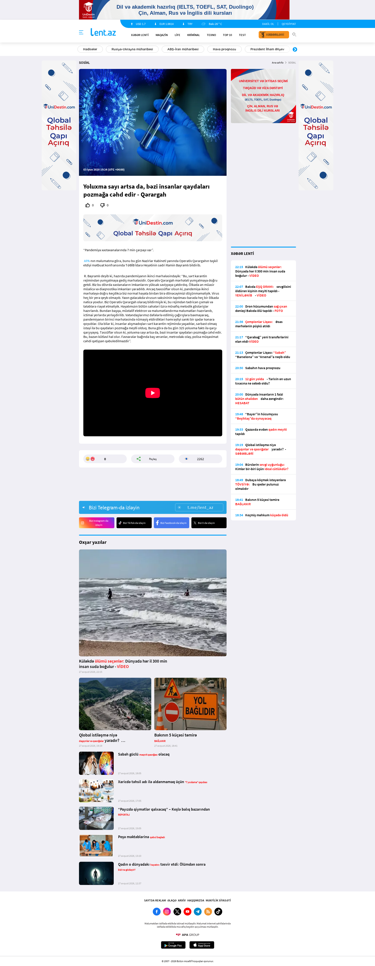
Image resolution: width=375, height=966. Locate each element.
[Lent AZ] (103, 32)
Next (295, 49)
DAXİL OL (268, 24)
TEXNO (211, 35)
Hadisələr (90, 49)
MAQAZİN (162, 35)
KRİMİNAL (193, 35)
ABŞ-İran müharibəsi (183, 49)
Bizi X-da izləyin (206, 523)
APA (87, 261)
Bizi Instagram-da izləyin (98, 522)
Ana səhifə (277, 62)
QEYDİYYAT (289, 24)
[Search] (294, 34)
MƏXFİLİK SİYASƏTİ (218, 900)
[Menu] (81, 32)
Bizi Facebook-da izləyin (173, 523)
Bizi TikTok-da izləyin (134, 523)
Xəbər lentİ (140, 35)
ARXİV (182, 900)
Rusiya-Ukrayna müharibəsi (132, 49)
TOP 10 (227, 35)
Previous (80, 49)
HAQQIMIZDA (195, 900)
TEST (242, 35)
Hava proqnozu (224, 49)
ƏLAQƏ (171, 900)
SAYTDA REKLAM (155, 900)
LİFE (177, 35)
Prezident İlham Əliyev (267, 49)
